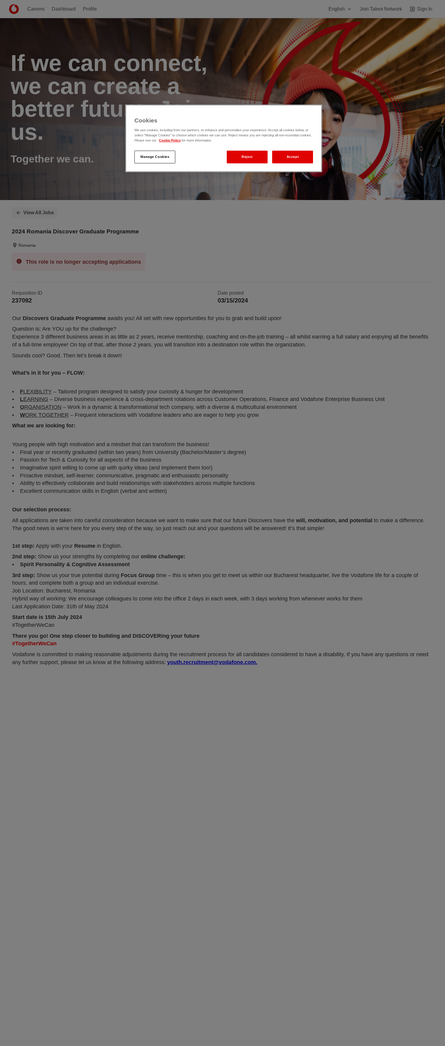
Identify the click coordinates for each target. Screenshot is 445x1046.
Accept (293, 157)
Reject (247, 157)
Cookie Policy (170, 140)
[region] (223, 138)
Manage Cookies (154, 157)
